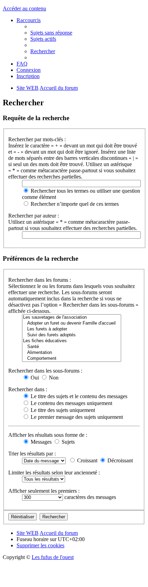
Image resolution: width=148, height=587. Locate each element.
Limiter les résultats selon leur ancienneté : (54, 472)
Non (53, 378)
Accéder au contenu (24, 8)
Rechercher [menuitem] (42, 51)
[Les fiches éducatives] (71, 341)
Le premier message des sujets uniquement (76, 417)
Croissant (86, 460)
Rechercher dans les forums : (39, 280)
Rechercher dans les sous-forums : (45, 371)
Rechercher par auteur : (33, 216)
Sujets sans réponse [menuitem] (51, 33)
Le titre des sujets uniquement (62, 410)
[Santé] (71, 347)
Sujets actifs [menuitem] (43, 39)
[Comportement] (71, 359)
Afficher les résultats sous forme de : (47, 435)
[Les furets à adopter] (71, 329)
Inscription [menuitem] (28, 76)
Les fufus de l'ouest (53, 557)
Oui (34, 378)
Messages (40, 442)
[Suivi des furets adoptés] (71, 335)
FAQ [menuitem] (22, 64)
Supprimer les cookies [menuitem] (40, 545)
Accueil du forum (59, 533)
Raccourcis (29, 20)
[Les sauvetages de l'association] (71, 317)
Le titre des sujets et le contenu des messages (78, 396)
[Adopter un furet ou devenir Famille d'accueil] (71, 323)
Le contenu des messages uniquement (70, 403)
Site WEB (28, 533)
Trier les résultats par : (32, 453)
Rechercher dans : (27, 389)
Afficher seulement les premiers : (44, 491)
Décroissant (119, 460)
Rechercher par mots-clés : (37, 139)
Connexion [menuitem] (29, 70)
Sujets (67, 442)
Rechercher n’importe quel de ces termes (74, 204)
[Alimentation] (71, 353)
